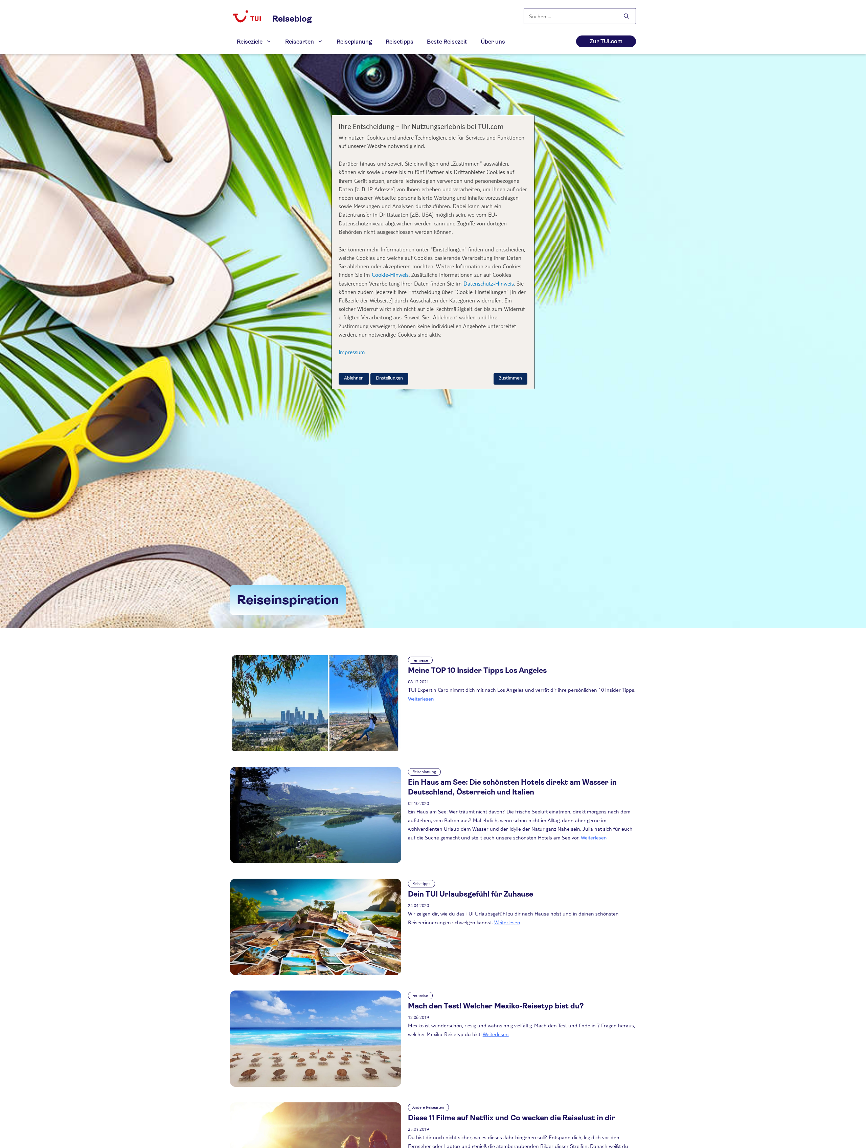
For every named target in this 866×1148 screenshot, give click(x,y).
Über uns (493, 42)
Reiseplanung (354, 42)
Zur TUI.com (606, 41)
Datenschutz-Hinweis (488, 283)
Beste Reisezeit (447, 42)
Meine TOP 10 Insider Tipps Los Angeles (477, 670)
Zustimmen (510, 378)
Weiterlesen (421, 698)
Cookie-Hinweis (389, 274)
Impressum (352, 352)
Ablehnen (354, 378)
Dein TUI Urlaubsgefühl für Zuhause (470, 894)
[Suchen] (626, 16)
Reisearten (299, 42)
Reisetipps (399, 42)
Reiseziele (250, 42)
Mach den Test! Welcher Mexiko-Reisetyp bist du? (496, 1006)
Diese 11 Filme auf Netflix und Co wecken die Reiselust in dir (511, 1118)
